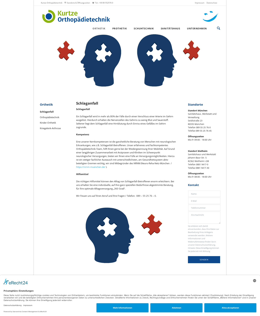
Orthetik (46, 104)
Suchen (218, 28)
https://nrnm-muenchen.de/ (90, 166)
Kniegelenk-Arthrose (50, 128)
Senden (204, 259)
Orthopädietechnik (49, 117)
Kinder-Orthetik (48, 122)
